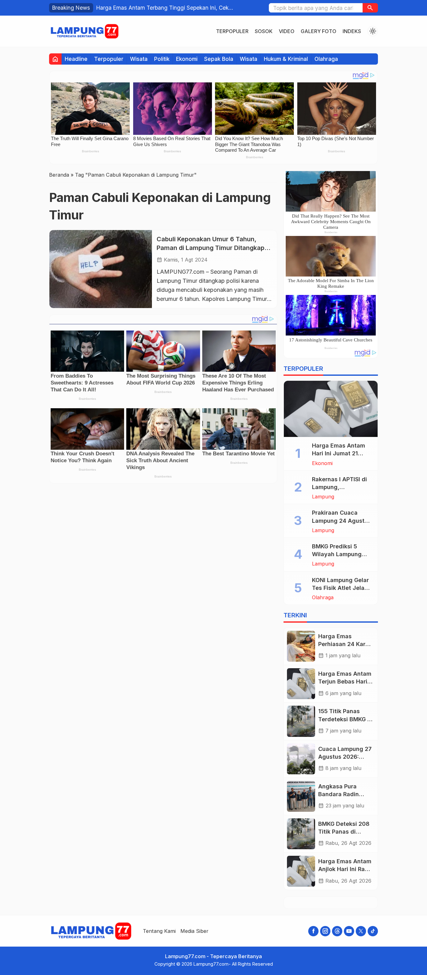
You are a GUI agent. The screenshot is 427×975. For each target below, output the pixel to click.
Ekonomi (187, 59)
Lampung (323, 496)
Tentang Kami (159, 931)
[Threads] (337, 931)
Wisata (139, 59)
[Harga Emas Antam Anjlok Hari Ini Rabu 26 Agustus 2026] (301, 871)
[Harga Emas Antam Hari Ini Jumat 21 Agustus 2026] (331, 409)
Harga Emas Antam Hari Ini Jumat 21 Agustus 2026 (338, 453)
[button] (370, 7)
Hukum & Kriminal (286, 59)
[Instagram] (325, 931)
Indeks (352, 31)
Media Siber (194, 931)
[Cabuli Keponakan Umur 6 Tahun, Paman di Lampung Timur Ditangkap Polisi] (100, 269)
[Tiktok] (373, 931)
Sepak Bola (218, 59)
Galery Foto (318, 31)
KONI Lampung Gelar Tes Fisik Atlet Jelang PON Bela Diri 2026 (342, 588)
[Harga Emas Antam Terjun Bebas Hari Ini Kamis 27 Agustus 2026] (301, 683)
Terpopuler (232, 31)
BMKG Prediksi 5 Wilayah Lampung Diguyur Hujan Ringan (342, 554)
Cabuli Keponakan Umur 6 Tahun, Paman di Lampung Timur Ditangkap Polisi (210, 247)
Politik (161, 59)
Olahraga (326, 59)
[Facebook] (313, 931)
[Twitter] (361, 931)
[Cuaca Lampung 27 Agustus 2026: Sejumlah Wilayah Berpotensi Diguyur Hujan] (301, 758)
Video (286, 31)
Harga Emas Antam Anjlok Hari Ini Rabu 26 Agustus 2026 (345, 869)
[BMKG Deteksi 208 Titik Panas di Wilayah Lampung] (301, 833)
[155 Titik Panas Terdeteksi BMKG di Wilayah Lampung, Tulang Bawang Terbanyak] (301, 721)
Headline (76, 59)
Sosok (264, 31)
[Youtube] (349, 931)
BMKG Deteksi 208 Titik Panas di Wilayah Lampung (343, 832)
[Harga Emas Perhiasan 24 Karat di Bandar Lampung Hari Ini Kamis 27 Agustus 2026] (301, 646)
